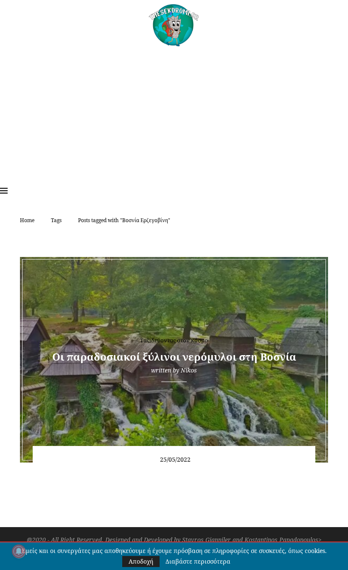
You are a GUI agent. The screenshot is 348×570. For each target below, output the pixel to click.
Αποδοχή (141, 561)
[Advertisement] (174, 110)
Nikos (189, 370)
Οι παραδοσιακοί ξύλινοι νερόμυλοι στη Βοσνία (174, 357)
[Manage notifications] (18, 551)
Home (27, 220)
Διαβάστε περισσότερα (198, 561)
